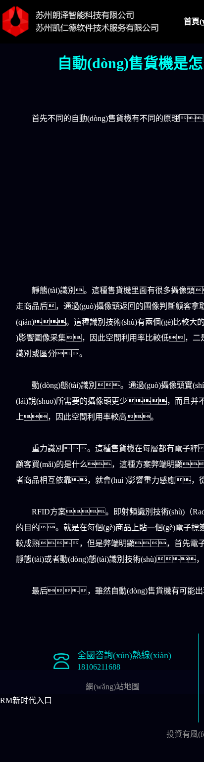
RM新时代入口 (26, 700)
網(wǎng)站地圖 (113, 686)
